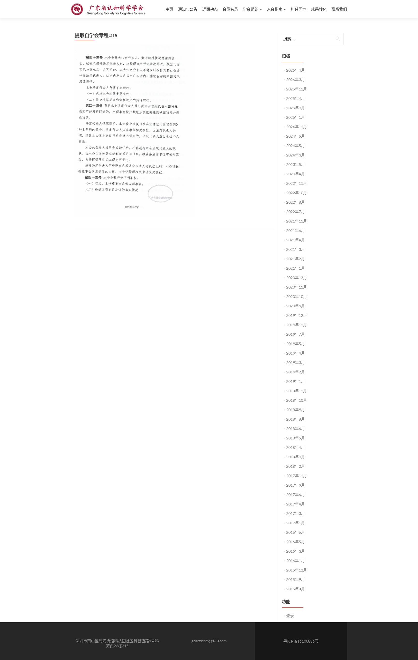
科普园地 (298, 9)
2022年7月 (295, 211)
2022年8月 (295, 202)
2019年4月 (295, 353)
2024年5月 (295, 145)
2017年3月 (295, 513)
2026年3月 (295, 79)
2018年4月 (295, 447)
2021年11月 (296, 221)
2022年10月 (296, 192)
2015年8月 (295, 588)
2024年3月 (295, 155)
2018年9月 (295, 409)
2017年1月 (295, 522)
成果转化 (319, 9)
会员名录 (230, 9)
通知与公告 (187, 9)
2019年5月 (295, 343)
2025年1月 (295, 117)
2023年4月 (295, 173)
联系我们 (339, 9)
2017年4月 (295, 504)
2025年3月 (295, 107)
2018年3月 (295, 456)
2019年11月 (296, 324)
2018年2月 (295, 466)
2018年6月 (295, 428)
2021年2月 (295, 258)
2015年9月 (295, 579)
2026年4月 (295, 70)
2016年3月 (295, 551)
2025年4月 (295, 98)
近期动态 (210, 9)
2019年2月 (295, 372)
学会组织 (250, 9)
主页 (169, 9)
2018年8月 (295, 419)
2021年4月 (295, 239)
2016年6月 (295, 532)
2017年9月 (295, 485)
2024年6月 (295, 136)
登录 (290, 615)
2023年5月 (295, 164)
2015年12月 (296, 570)
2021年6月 (295, 230)
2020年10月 (296, 296)
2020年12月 (296, 277)
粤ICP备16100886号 (301, 641)
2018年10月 (296, 400)
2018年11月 (296, 390)
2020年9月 (295, 306)
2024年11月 (296, 126)
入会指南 (274, 9)
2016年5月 (295, 541)
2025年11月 (296, 89)
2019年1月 (295, 381)
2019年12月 (296, 315)
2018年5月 (295, 438)
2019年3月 (295, 362)
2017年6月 (295, 494)
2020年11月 (296, 287)
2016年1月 (295, 560)
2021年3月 (295, 249)
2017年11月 (296, 475)
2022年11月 (296, 183)
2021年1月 (295, 268)
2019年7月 (295, 334)
